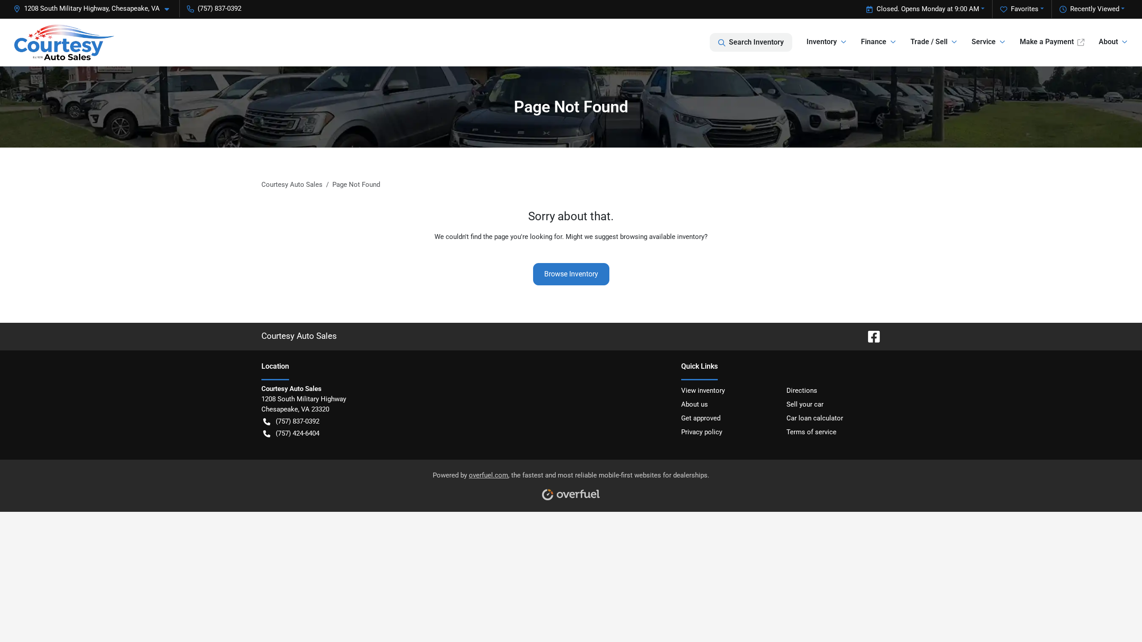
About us (694, 404)
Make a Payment (1047, 41)
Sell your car (804, 404)
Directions (801, 391)
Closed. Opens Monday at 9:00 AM (928, 9)
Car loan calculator (814, 418)
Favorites (1025, 9)
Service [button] (984, 41)
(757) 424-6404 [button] (297, 433)
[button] (95, 8)
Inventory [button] (822, 41)
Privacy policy (701, 432)
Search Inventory (756, 42)
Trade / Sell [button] (929, 41)
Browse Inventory (571, 274)
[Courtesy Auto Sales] (64, 42)
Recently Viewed (1094, 9)
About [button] (1108, 41)
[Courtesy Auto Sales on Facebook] (870, 336)
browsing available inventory (662, 237)
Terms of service (811, 432)
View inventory (703, 391)
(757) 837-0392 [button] (219, 8)
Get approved (700, 418)
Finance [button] (873, 41)
